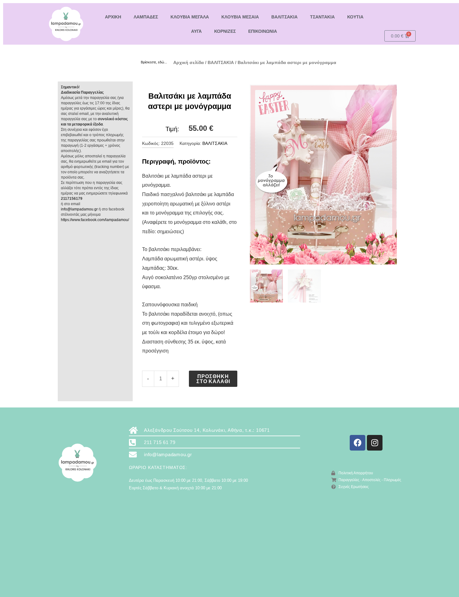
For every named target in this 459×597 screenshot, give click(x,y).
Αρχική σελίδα (188, 62)
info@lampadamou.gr (79, 209)
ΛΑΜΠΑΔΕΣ (146, 16)
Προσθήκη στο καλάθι (213, 378)
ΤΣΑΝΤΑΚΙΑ (322, 16)
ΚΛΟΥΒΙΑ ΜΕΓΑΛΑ (189, 16)
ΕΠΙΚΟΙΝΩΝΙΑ (262, 31)
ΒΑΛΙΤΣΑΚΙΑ (284, 16)
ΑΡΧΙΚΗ (113, 16)
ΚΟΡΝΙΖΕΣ (225, 31)
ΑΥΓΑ (196, 31)
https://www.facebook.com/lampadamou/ (95, 220)
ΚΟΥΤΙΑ (355, 16)
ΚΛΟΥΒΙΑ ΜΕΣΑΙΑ (240, 16)
